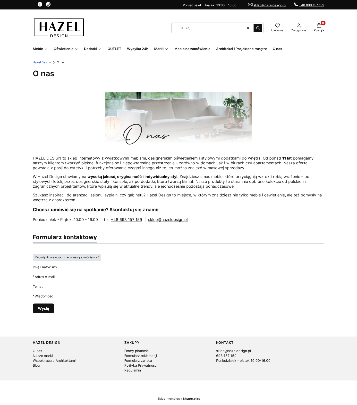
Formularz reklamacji (140, 356)
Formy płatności (136, 351)
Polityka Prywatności (140, 365)
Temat (38, 286)
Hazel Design (42, 62)
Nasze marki (43, 356)
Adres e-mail (45, 276)
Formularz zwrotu (138, 360)
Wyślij (43, 308)
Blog (36, 365)
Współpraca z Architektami (54, 360)
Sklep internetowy (176, 398)
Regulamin (132, 370)
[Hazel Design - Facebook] (40, 5)
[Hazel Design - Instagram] (48, 5)
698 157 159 (226, 356)
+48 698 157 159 (311, 5)
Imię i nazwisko (45, 267)
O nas (37, 351)
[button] (258, 28)
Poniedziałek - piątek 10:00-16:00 (243, 360)
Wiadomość (44, 296)
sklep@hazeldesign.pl (270, 5)
